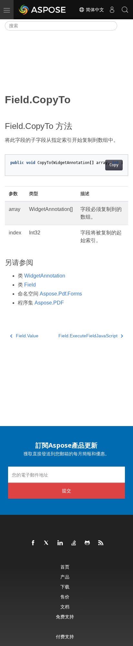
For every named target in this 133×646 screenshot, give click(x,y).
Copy (113, 165)
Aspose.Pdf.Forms (61, 293)
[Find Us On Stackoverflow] (74, 543)
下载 (64, 587)
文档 (64, 607)
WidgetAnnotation (44, 275)
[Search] (125, 9)
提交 (66, 490)
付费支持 (65, 636)
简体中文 (94, 9)
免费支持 (65, 617)
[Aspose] (42, 9)
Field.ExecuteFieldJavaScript (88, 335)
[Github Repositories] (87, 543)
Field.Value (27, 335)
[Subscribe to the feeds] (101, 543)
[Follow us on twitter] (47, 543)
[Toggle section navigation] (122, 25)
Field (30, 284)
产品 (64, 577)
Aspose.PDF (49, 302)
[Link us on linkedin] (60, 543)
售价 (64, 597)
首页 (64, 567)
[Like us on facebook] (33, 543)
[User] (112, 9)
